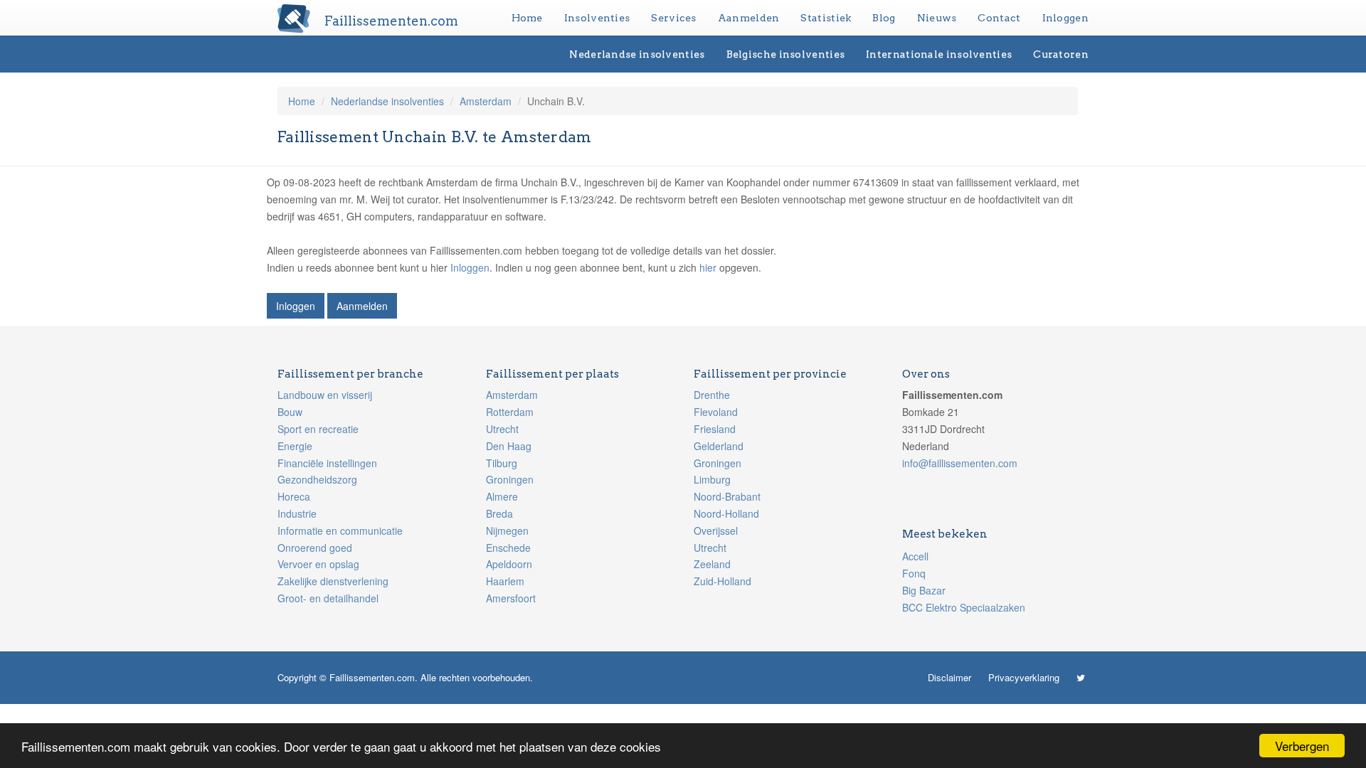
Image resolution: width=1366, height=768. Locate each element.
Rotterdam (510, 412)
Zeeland (712, 564)
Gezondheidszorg (317, 479)
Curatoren (1061, 54)
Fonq (914, 573)
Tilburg (501, 463)
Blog (883, 17)
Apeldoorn (509, 564)
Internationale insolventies (939, 54)
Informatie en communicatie (340, 530)
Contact (999, 17)
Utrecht (502, 429)
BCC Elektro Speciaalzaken (963, 607)
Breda (499, 513)
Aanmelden (749, 17)
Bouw (289, 412)
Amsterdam (486, 101)
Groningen (510, 479)
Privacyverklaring (1023, 677)
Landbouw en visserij (324, 395)
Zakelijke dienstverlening (332, 581)
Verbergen (1302, 745)
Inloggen (1065, 17)
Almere (502, 496)
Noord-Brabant (727, 496)
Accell (915, 556)
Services (673, 17)
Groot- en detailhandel (327, 598)
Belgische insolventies (785, 54)
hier (707, 267)
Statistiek (825, 17)
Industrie (297, 513)
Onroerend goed (314, 547)
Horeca (293, 496)
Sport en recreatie (318, 429)
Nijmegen (507, 530)
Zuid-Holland (722, 581)
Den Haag (508, 446)
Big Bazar (924, 590)
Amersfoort (511, 598)
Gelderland (718, 446)
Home (527, 17)
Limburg (712, 479)
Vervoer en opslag (318, 564)
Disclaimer (949, 677)
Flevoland (716, 412)
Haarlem (505, 581)
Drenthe (712, 395)
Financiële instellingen (327, 463)
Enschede (508, 547)
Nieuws (937, 17)
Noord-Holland (726, 513)
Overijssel (716, 530)
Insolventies (597, 17)
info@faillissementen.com (959, 463)
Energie (294, 446)
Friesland (715, 429)
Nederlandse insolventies (636, 54)
